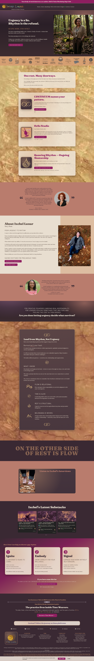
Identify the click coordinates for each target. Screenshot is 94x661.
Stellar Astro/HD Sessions (62, 642)
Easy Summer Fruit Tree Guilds (80, 639)
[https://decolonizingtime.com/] (13, 6)
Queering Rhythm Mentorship (45, 636)
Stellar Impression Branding (62, 640)
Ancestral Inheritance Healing (27, 636)
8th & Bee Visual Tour (80, 637)
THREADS (66, 628)
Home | (39, 6)
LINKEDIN (41, 628)
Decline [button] (69, 658)
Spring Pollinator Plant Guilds (80, 640)
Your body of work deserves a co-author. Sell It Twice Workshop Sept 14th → (47, 1)
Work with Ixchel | (55, 6)
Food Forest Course (80, 636)
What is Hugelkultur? (80, 638)
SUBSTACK (14, 628)
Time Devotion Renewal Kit (45, 637)
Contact (72, 6)
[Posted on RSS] (35, 528)
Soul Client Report (62, 639)
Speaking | (47, 6)
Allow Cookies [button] (61, 658)
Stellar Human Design (62, 638)
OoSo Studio (62, 634)
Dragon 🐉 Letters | (65, 6)
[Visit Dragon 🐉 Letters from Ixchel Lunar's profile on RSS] (20, 528)
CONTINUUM (62, 636)
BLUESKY (28, 628)
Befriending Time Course (45, 638)
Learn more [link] (25, 659)
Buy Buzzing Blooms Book (80, 634)
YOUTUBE (78, 628)
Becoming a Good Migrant (27, 637)
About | (42, 6)
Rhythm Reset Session (44, 634)
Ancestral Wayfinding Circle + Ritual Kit (27, 634)
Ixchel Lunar (71, 655)
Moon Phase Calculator (62, 637)
